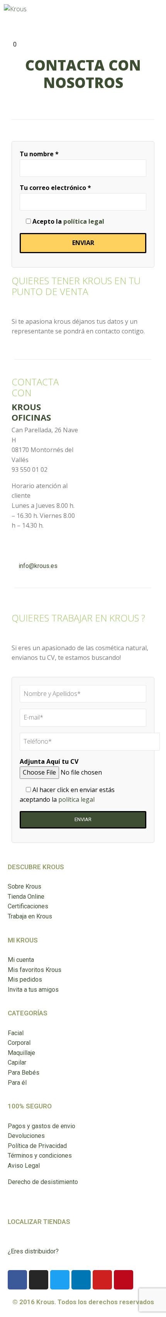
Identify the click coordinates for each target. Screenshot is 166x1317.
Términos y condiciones (40, 1155)
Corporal (19, 1042)
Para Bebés (23, 1072)
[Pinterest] (123, 1279)
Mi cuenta (21, 959)
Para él (17, 1082)
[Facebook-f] (17, 1279)
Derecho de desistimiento (43, 1182)
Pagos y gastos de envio (41, 1126)
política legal (83, 221)
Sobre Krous (24, 886)
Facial (16, 1033)
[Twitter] (59, 1279)
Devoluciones (26, 1135)
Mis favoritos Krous (34, 970)
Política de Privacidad (37, 1146)
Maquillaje (21, 1052)
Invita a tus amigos (33, 989)
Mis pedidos (25, 979)
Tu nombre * (39, 154)
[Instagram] (38, 1279)
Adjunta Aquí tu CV (49, 761)
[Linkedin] (81, 1279)
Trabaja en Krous (30, 916)
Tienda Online (26, 896)
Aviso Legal (24, 1165)
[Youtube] (102, 1279)
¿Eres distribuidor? (33, 1251)
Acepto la (67, 221)
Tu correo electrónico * (55, 187)
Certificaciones (28, 906)
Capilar (17, 1062)
